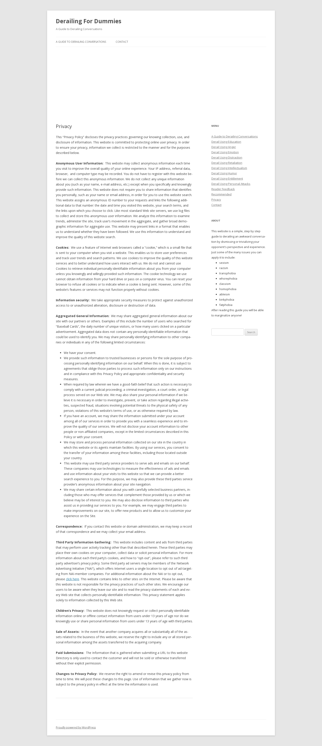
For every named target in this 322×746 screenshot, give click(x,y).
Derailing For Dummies (88, 21)
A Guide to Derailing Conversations (81, 42)
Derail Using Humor (224, 173)
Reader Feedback (223, 189)
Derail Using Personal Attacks (230, 184)
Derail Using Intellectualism (229, 168)
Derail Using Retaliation (226, 163)
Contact (122, 42)
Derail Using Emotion (225, 152)
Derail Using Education (226, 142)
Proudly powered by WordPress (76, 727)
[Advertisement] (161, 85)
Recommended (221, 194)
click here (72, 579)
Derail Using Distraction (226, 157)
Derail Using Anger (223, 147)
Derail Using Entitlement (227, 178)
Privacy (216, 200)
